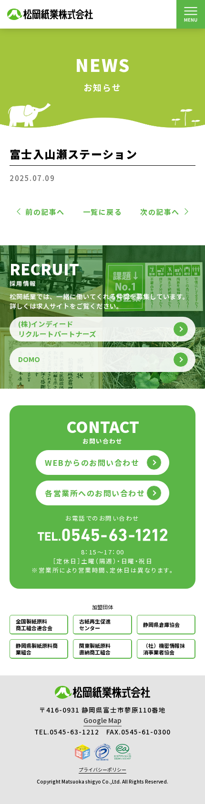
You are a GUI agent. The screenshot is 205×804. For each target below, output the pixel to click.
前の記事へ (45, 212)
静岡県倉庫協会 (161, 624)
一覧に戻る (103, 212)
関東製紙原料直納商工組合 (95, 649)
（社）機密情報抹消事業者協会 (164, 649)
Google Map (102, 720)
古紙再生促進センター (95, 624)
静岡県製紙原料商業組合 (37, 649)
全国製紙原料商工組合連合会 (34, 624)
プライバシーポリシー (102, 769)
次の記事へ (160, 212)
